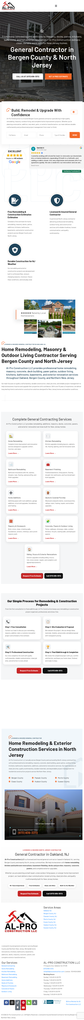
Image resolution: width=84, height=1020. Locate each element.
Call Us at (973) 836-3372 (27, 76)
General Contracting (8, 966)
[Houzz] (29, 1002)
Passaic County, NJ (50, 916)
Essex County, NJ (50, 922)
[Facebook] (6, 1002)
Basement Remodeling (9, 977)
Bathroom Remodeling (9, 974)
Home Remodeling (8, 969)
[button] (56, 6)
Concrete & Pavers (8, 989)
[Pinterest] (23, 1002)
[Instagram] (12, 1002)
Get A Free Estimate (58, 76)
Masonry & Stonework (9, 986)
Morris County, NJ (50, 919)
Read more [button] (35, 165)
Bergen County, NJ (50, 913)
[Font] (34, 1002)
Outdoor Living (7, 991)
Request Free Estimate (32, 576)
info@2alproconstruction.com (54, 971)
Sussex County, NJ (50, 928)
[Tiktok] (17, 1002)
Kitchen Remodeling (8, 971)
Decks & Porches (7, 983)
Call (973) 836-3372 (53, 576)
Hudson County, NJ (50, 925)
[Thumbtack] (17, 1007)
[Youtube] (23, 1007)
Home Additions (7, 980)
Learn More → (13, 453)
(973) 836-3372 (28, 833)
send (74, 135)
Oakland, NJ (48, 911)
